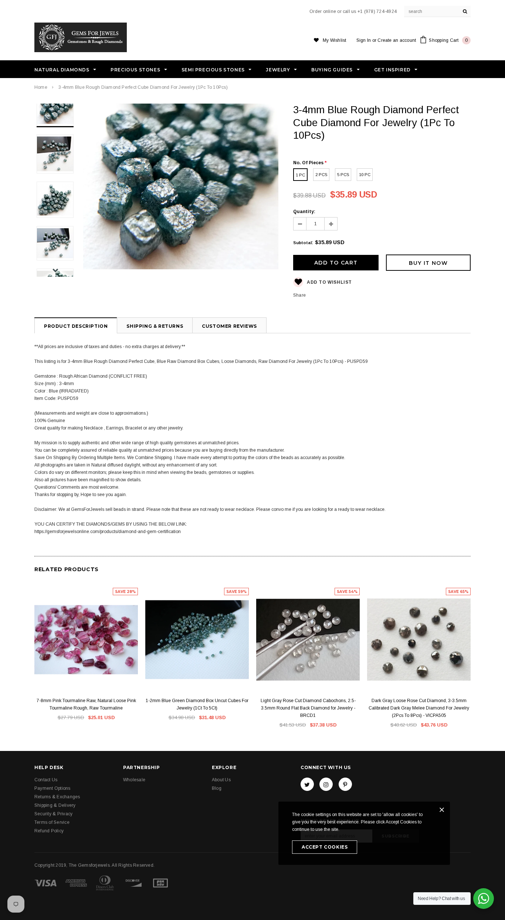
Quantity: (304, 211)
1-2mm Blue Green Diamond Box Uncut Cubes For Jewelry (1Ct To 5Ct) (197, 704)
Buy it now (428, 263)
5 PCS (343, 174)
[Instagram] (326, 784)
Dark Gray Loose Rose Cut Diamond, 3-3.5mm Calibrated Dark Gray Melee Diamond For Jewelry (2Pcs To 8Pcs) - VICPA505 (419, 708)
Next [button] (55, 270)
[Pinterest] (345, 784)
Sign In (363, 40)
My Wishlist (334, 40)
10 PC (364, 174)
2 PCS (321, 174)
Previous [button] (55, 110)
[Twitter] (307, 784)
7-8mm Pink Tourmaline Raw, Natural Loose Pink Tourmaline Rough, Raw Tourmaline (86, 704)
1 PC (300, 175)
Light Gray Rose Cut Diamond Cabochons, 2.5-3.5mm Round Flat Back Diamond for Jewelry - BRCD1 (308, 708)
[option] (180, 188)
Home (40, 87)
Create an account (396, 40)
